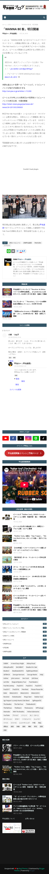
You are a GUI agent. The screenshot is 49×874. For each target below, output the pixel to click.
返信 (10, 357)
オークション (8, 719)
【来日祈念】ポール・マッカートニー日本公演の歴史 (29, 558)
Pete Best (25, 689)
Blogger (32, 871)
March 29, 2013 (11, 77)
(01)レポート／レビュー (24, 624)
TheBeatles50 (30, 704)
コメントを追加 (15, 389)
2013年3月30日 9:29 (20, 366)
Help (41, 675)
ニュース (37, 719)
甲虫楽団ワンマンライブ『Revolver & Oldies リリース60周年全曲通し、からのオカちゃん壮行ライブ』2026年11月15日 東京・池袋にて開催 (30, 291)
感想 (12, 726)
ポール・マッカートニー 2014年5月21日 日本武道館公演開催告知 (29, 577)
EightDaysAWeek (32, 671)
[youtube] (5, 438)
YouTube (7, 715)
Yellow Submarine (33, 712)
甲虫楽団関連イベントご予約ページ (23, 453)
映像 (18, 726)
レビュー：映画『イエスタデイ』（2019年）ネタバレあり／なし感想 (29, 587)
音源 (5, 730)
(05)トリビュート (13, 25)
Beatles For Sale (31, 667)
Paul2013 (20, 686)
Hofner (6, 678)
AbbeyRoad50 (8, 667)
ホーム (4, 25)
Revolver (6, 697)
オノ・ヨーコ (34, 715)
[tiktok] (43, 438)
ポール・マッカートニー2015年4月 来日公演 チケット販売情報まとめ (29, 568)
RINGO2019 (35, 693)
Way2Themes (23, 869)
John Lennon (15, 678)
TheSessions (28, 708)
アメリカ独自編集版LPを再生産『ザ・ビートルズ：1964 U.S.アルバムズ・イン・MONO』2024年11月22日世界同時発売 (29, 808)
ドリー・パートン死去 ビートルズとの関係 (28, 745)
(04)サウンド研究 (24, 636)
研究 (35, 726)
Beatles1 (6, 671)
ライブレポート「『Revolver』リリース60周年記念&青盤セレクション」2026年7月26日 (29, 302)
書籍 (23, 726)
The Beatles (7, 704)
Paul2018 (16, 689)
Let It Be (6, 682)
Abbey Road (31, 663)
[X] (20, 438)
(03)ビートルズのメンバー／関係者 (24, 632)
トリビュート (26, 719)
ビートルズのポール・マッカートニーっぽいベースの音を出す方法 (29, 596)
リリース (14, 723)
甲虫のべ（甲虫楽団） (10, 33)
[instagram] (28, 438)
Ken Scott (26, 678)
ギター (17, 719)
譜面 (41, 726)
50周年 (6, 663)
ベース (6, 723)
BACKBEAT (19, 667)
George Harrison (18, 675)
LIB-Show (35, 678)
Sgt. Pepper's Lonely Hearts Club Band (16, 701)
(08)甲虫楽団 (27, 243)
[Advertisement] (20, 848)
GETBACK (7, 675)
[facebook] (13, 438)
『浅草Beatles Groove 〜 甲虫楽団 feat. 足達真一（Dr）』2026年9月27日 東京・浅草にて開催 (29, 313)
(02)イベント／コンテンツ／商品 (24, 628)
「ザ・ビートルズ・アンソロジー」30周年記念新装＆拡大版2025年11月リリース (29, 797)
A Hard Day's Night (17, 663)
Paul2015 (38, 686)
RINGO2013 (14, 693)
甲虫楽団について (8, 818)
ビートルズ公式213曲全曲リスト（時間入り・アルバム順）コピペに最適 (29, 527)
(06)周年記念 (24, 644)
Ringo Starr (28, 697)
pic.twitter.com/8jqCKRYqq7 (22, 69)
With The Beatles (18, 712)
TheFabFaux (8, 708)
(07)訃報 (24, 648)
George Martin (32, 675)
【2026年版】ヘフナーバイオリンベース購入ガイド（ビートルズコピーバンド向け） (29, 549)
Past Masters (33, 682)
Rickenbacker (16, 697)
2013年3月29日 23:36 (14, 337)
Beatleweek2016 (17, 671)
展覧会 (6, 726)
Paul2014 (29, 686)
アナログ (15, 715)
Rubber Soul (39, 697)
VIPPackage (39, 708)
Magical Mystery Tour (19, 682)
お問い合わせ (29, 818)
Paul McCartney (9, 686)
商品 (39, 723)
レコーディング (24, 723)
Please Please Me (37, 689)
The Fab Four (18, 704)
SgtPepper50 (36, 701)
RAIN (5, 693)
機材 (29, 726)
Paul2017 (7, 689)
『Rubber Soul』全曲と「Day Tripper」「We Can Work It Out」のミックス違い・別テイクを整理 (30, 538)
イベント (7, 245)
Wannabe (38, 243)
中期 (33, 723)
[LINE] (36, 438)
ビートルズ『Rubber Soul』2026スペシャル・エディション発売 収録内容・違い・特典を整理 (29, 516)
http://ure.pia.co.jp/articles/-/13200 (16, 91)
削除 (14, 357)
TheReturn (18, 708)
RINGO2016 (24, 693)
